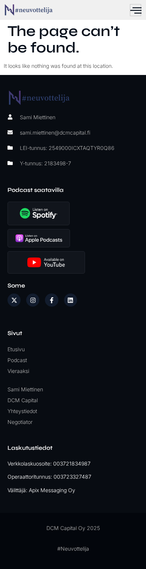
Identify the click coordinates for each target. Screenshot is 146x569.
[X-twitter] (14, 300)
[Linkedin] (70, 300)
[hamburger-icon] (135, 10)
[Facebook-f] (51, 300)
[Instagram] (32, 300)
